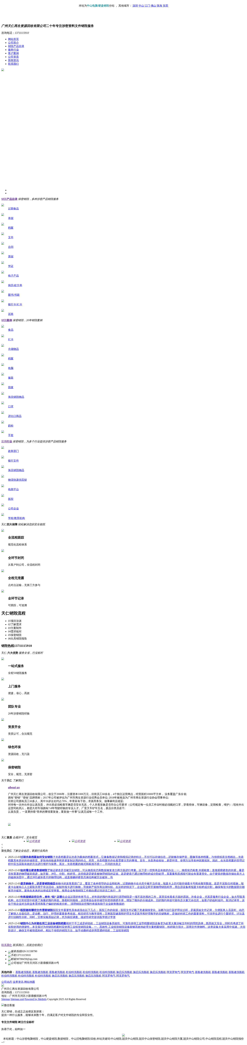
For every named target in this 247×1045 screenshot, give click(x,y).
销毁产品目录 (16, 46)
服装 (10, 377)
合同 (10, 246)
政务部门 (13, 451)
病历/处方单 (15, 285)
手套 (10, 435)
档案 (10, 227)
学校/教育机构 (16, 518)
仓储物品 (13, 349)
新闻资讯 (13, 60)
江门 (147, 5)
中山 (141, 5)
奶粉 (10, 425)
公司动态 (6, 981)
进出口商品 (15, 416)
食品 (10, 329)
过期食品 (13, 208)
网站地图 (29, 981)
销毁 (9, 199)
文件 (10, 237)
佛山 (153, 5)
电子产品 (13, 275)
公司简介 (13, 42)
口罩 (10, 406)
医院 (10, 499)
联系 (6, 945)
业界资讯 (18, 981)
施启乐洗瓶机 (124, 972)
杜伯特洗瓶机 (74, 972)
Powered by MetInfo (36, 999)
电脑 (10, 368)
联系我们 (13, 63)
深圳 (135, 5)
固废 (10, 387)
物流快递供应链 (17, 479)
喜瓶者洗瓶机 (23, 972)
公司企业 (13, 508)
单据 (10, 218)
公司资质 (13, 56)
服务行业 (13, 49)
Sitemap (5, 999)
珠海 (159, 5)
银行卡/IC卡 (15, 304)
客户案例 (13, 53)
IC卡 (10, 339)
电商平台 (13, 489)
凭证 (10, 266)
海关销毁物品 (16, 396)
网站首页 (13, 39)
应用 (6, 441)
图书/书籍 (13, 294)
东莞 (165, 5)
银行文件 (13, 460)
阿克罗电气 (173, 972)
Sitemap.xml (17, 999)
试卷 (10, 314)
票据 (10, 256)
